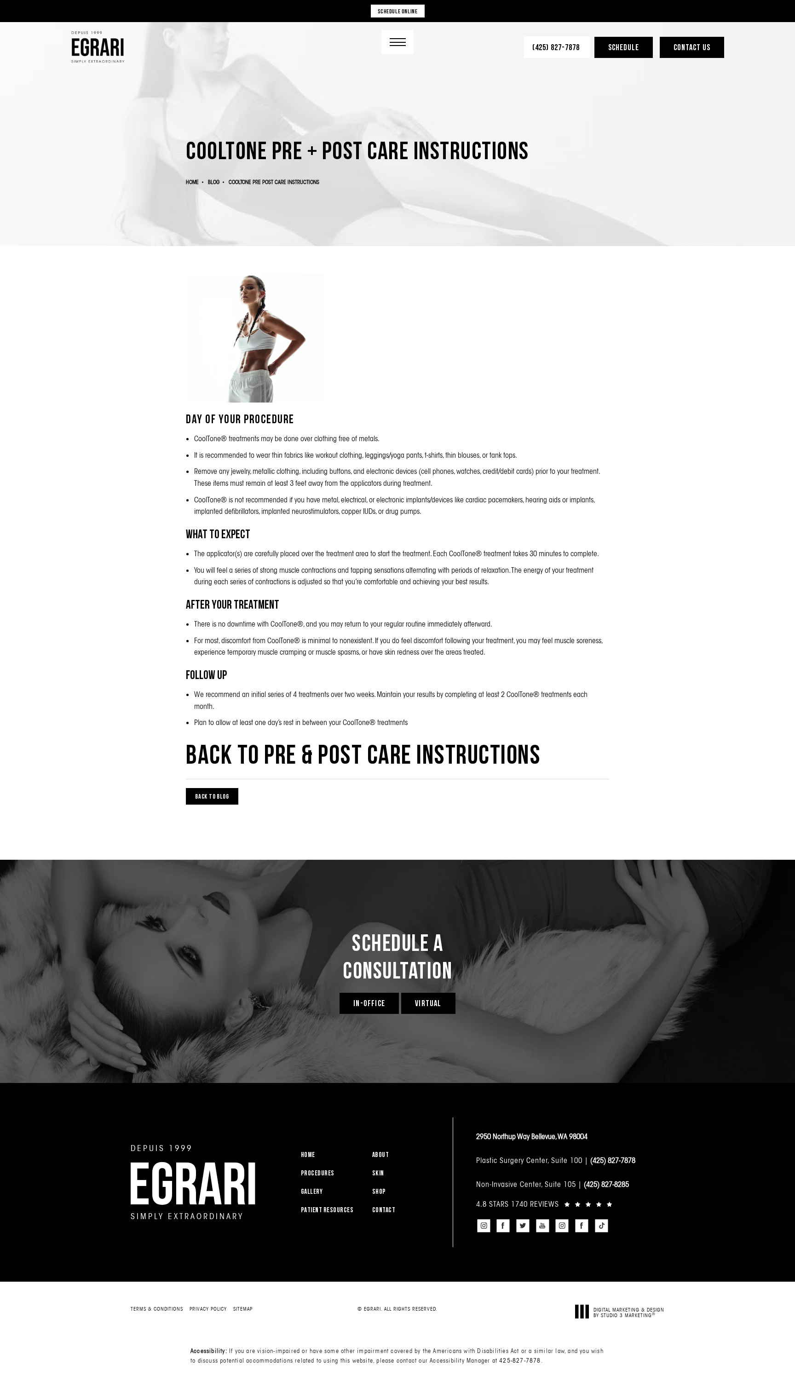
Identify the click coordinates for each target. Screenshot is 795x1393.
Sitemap (243, 1309)
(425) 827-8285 (606, 1184)
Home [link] (308, 1154)
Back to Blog (212, 796)
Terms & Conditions (157, 1309)
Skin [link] (378, 1172)
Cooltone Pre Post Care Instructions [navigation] (274, 181)
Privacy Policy (208, 1309)
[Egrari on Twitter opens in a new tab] (522, 1226)
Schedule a (397, 956)
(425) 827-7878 (612, 1160)
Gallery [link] (312, 1191)
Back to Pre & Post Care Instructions (363, 754)
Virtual (428, 1003)
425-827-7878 (520, 1360)
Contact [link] (384, 1209)
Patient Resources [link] (327, 1209)
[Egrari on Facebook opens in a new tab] (503, 1226)
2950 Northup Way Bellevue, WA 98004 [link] (532, 1136)
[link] (557, 47)
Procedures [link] (317, 1172)
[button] (397, 42)
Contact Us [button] (692, 47)
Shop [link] (379, 1191)
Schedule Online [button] (398, 11)
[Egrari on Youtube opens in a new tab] (542, 1226)
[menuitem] (331, 1154)
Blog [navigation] (213, 181)
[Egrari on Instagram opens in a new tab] (483, 1226)
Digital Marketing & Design (628, 1312)
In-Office (369, 1003)
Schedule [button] (623, 47)
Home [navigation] (192, 181)
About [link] (380, 1154)
